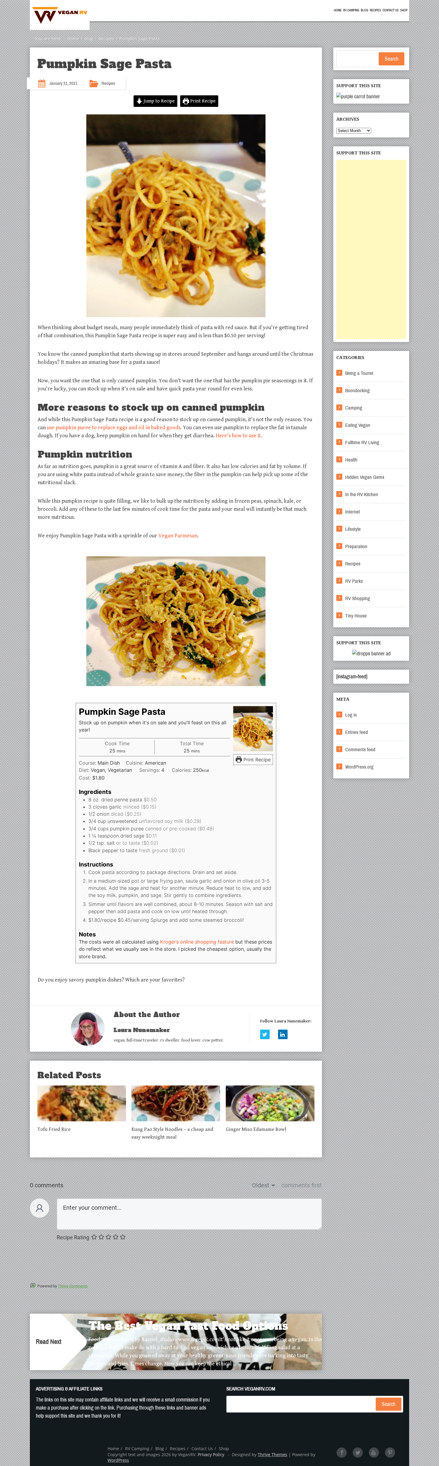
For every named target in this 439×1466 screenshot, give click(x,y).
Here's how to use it (238, 436)
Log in (351, 715)
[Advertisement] (371, 249)
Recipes (375, 10)
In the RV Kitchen (361, 494)
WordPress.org (359, 767)
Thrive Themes (272, 1454)
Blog (364, 10)
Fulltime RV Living (362, 442)
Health (351, 460)
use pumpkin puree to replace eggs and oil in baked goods (113, 427)
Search (391, 59)
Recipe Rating (73, 1237)
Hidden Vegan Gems (364, 477)
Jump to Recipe (158, 101)
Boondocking (357, 390)
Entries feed (356, 732)
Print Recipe (202, 101)
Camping (353, 408)
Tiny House (356, 616)
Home (338, 10)
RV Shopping (357, 598)
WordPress (118, 1460)
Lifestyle (353, 529)
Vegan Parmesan (177, 536)
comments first (301, 1185)
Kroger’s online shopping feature (197, 942)
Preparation (356, 546)
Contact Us (391, 10)
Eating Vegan (357, 425)
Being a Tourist (359, 373)
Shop (404, 10)
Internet (352, 512)
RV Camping (351, 10)
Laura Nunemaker (141, 1030)
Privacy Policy (211, 1454)
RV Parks (354, 581)
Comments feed (360, 749)
